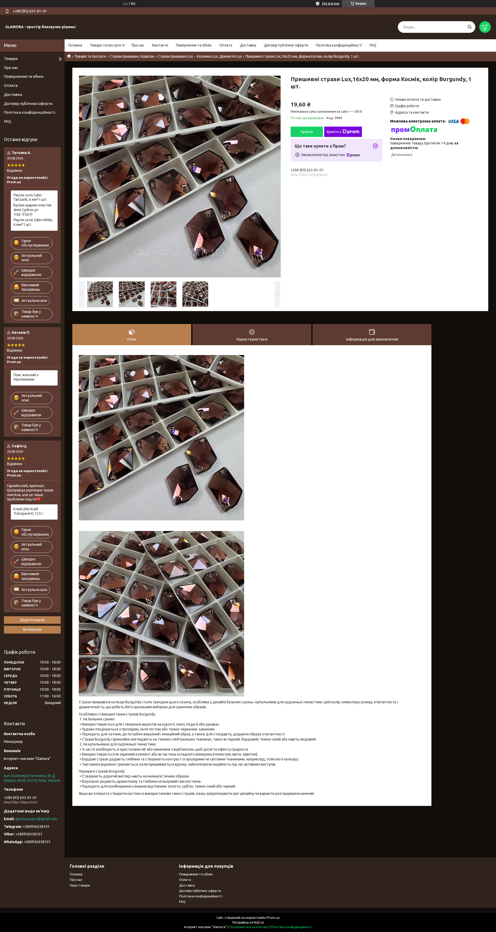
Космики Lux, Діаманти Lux (219, 56)
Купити (307, 132)
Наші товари (80, 885)
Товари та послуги (105, 45)
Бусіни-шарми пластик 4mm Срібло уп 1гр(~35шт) (32, 209)
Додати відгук (32, 620)
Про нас (137, 45)
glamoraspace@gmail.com (36, 819)
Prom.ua (273, 917)
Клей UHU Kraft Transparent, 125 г (28, 511)
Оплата (225, 45)
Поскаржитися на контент (249, 927)
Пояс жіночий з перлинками (25, 377)
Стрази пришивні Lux (175, 56)
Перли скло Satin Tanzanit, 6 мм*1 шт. (30, 197)
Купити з (334, 132)
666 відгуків (330, 3)
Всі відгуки (32, 629)
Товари (11, 58)
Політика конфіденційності (339, 45)
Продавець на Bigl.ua (248, 922)
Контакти (160, 45)
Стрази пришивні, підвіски (132, 56)
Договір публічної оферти (286, 45)
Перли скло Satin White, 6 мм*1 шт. (33, 222)
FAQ (373, 45)
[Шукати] (469, 27)
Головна (75, 45)
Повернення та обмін (194, 45)
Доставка (248, 45)
